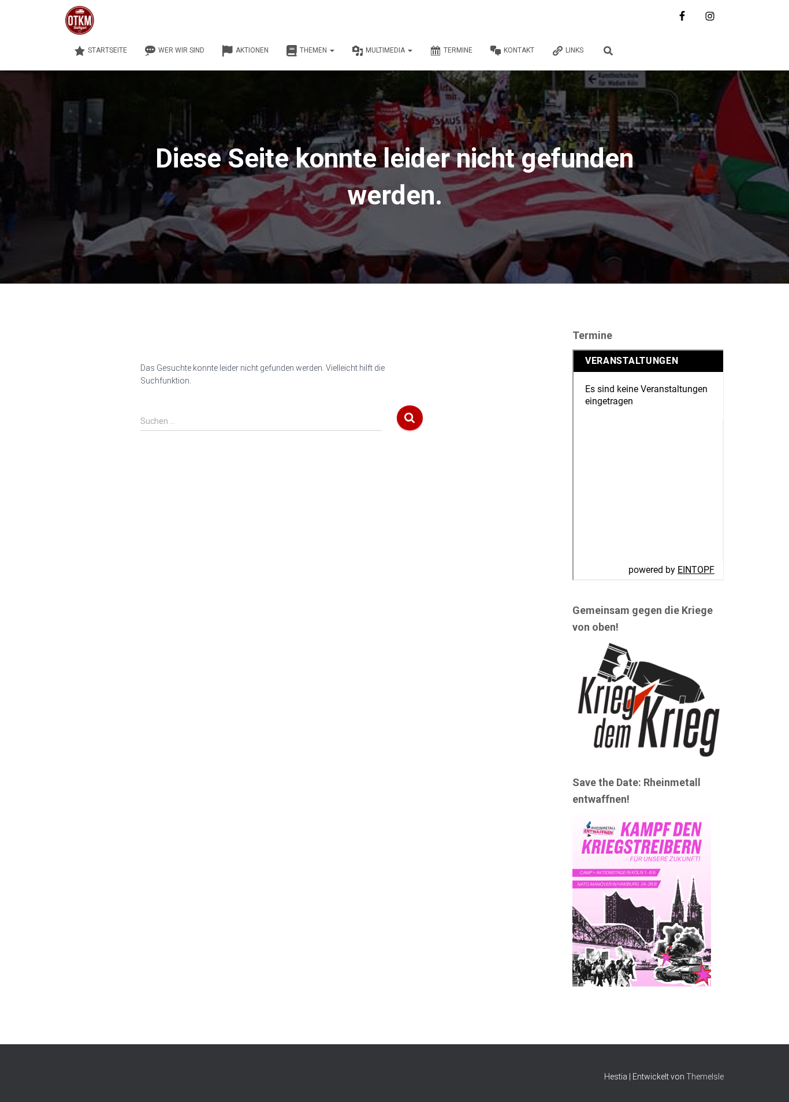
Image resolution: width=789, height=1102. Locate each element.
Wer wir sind (181, 50)
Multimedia (386, 50)
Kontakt (519, 50)
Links (574, 50)
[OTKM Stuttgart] (80, 20)
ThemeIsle (705, 1076)
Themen (314, 50)
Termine (458, 50)
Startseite (107, 50)
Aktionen (252, 50)
